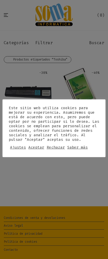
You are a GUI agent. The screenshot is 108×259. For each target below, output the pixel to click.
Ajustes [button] (18, 147)
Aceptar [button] (36, 147)
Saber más (77, 147)
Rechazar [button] (56, 147)
